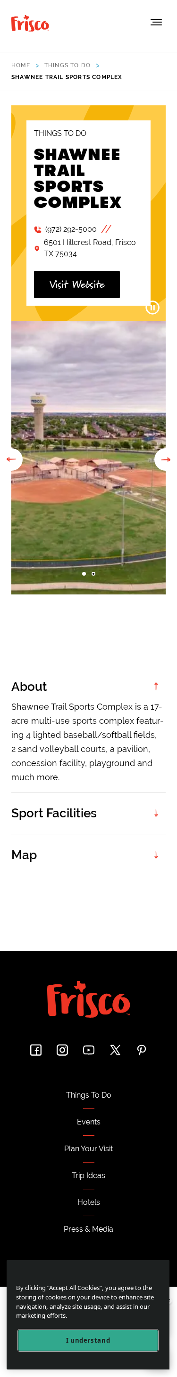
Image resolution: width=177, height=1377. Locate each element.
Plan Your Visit (88, 1148)
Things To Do (88, 1095)
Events (89, 1121)
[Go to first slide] (165, 459)
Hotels (88, 1202)
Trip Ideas (88, 1175)
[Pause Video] (152, 307)
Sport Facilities (54, 813)
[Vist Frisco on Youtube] (88, 1050)
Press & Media (88, 1229)
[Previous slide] (11, 459)
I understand (88, 1340)
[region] (88, 1314)
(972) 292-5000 (71, 229)
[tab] (84, 574)
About (29, 687)
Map (24, 855)
